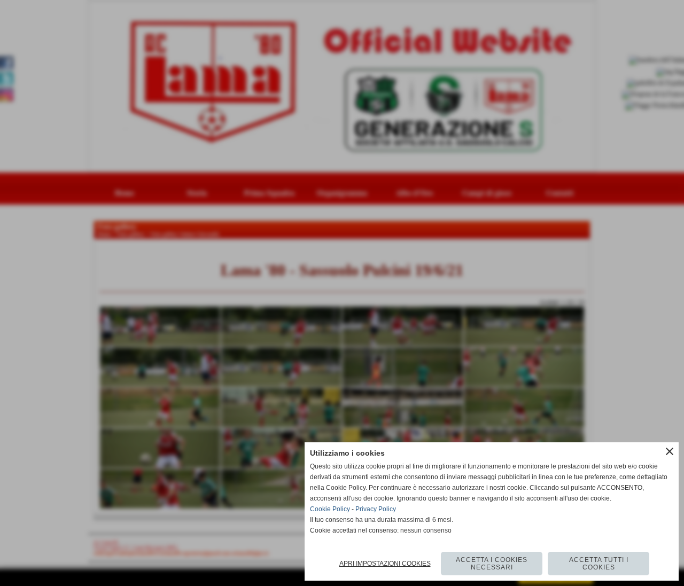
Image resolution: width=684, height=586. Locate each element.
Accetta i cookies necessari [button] (491, 563)
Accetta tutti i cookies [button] (598, 563)
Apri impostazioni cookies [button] (385, 563)
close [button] (669, 451)
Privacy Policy (375, 509)
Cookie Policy (330, 509)
